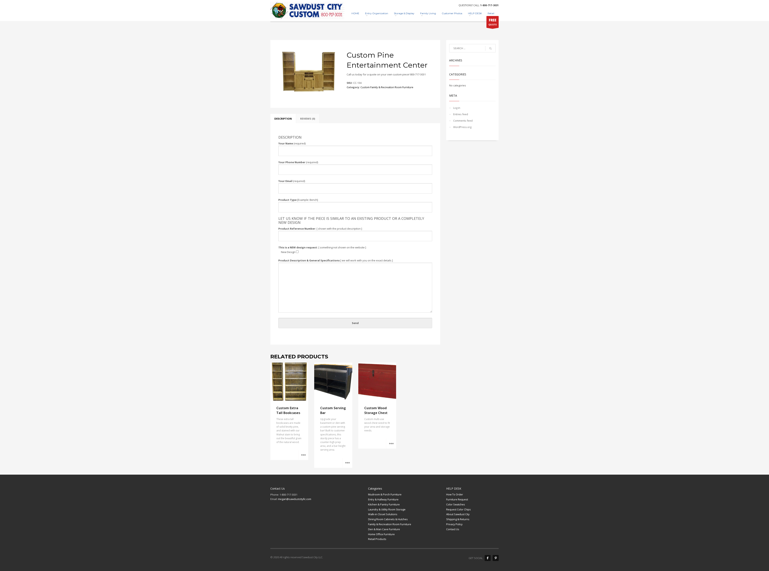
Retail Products (377, 539)
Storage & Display (404, 13)
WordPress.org (462, 127)
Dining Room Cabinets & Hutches (388, 519)
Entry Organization (376, 13)
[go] (490, 48)
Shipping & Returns (457, 519)
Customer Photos (452, 13)
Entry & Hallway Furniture (383, 499)
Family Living (428, 13)
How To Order (454, 494)
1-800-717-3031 (489, 5)
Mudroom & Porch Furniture (385, 494)
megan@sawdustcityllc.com (294, 499)
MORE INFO (303, 455)
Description (283, 118)
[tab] (283, 118)
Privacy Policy (454, 524)
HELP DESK (475, 13)
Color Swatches (455, 504)
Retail (491, 13)
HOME (355, 13)
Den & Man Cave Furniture (384, 529)
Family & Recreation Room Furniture (389, 524)
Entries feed (460, 114)
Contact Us (452, 529)
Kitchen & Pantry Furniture (384, 504)
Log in (456, 108)
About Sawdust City (458, 514)
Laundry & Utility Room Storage (387, 509)
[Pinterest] (496, 558)
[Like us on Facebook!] (488, 558)
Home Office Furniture (381, 534)
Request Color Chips (458, 509)
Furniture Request (457, 499)
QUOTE (492, 22)
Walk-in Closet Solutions (382, 514)
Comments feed (463, 120)
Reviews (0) (307, 118)
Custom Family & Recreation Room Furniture (386, 87)
